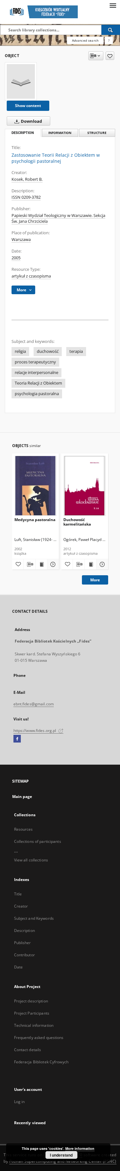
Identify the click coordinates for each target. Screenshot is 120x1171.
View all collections (31, 860)
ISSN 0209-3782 (26, 197)
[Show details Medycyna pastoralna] (52, 564)
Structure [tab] (97, 133)
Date (18, 967)
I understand (61, 1155)
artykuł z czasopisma (31, 276)
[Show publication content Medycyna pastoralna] (41, 564)
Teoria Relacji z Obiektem (38, 383)
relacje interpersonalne (36, 372)
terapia (76, 351)
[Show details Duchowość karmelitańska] (101, 564)
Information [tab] (59, 133)
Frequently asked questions (39, 1037)
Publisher (22, 942)
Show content (28, 105)
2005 (16, 258)
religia (20, 351)
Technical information (34, 1025)
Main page (22, 796)
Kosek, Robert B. (27, 179)
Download (31, 121)
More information (79, 1148)
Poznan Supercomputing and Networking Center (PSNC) (62, 1161)
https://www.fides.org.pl (35, 730)
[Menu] (112, 5)
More (95, 580)
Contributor (24, 955)
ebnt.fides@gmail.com (33, 704)
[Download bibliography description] (29, 564)
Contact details (27, 1049)
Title (18, 894)
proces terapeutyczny (35, 362)
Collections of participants (37, 841)
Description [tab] (23, 133)
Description (24, 930)
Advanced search (85, 40)
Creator (21, 906)
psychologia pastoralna (37, 393)
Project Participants (31, 1013)
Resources (23, 829)
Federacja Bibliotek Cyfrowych (41, 1062)
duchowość (48, 351)
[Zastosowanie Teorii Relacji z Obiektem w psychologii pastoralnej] (21, 81)
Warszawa (21, 239)
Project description (31, 1001)
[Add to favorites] (110, 56)
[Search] (110, 30)
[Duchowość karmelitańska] (85, 485)
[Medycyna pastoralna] (36, 485)
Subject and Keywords (34, 918)
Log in (19, 1101)
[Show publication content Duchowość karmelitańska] (90, 564)
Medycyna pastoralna (34, 519)
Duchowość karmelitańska (77, 522)
